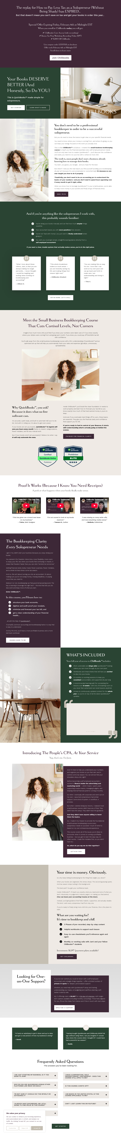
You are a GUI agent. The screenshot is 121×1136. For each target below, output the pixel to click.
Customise (12, 1128)
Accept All (37, 1128)
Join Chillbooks (60, 57)
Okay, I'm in (61, 194)
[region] (24, 1121)
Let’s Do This (76, 851)
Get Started (16, 107)
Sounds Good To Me (18, 640)
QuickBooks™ (25, 621)
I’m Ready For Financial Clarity (78, 436)
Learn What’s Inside (38, 107)
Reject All (25, 1128)
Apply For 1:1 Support (64, 1007)
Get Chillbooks (66, 956)
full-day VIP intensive (87, 996)
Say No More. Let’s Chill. (60, 297)
